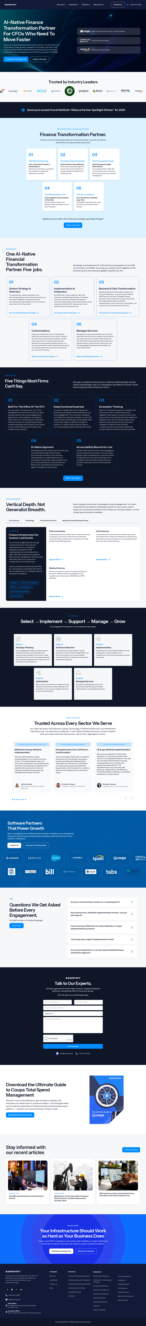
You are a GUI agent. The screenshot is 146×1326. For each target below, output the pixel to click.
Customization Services (76, 1288)
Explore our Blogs (131, 1150)
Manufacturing (123, 1300)
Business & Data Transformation (79, 1284)
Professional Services (100, 1294)
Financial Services (99, 1298)
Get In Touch (16, 925)
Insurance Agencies (124, 1276)
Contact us (117, 5)
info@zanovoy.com (14, 1299)
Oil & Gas (96, 1306)
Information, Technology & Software (102, 1281)
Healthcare (121, 1280)
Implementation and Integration (79, 1280)
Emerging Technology (100, 1286)
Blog (51, 1288)
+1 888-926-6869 (84, 1053)
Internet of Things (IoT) (101, 1290)
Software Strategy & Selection (79, 1276)
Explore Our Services (86, 1251)
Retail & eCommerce (100, 1302)
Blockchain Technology (101, 1276)
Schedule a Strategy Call (61, 1251)
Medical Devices (123, 1292)
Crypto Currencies (99, 1310)
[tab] (14, 520)
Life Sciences (122, 1288)
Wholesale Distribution (126, 1296)
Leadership (53, 1280)
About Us (52, 1276)
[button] (61, 4)
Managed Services (74, 1292)
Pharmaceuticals (123, 1284)
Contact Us (14, 845)
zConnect (71, 1296)
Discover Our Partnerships (36, 845)
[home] (14, 4)
